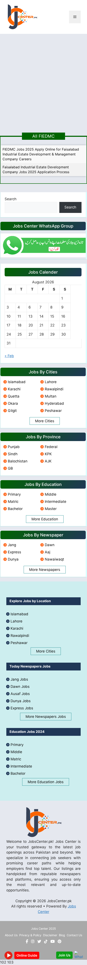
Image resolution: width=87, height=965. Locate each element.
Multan (50, 396)
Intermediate (55, 501)
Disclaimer (50, 935)
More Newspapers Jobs (46, 716)
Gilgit (12, 410)
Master (51, 509)
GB (10, 468)
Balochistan (17, 461)
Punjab (14, 447)
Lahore (51, 382)
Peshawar (53, 410)
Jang (12, 545)
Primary (14, 494)
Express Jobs (22, 708)
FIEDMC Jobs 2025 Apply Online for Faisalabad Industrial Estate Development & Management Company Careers (41, 154)
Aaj (47, 552)
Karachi (14, 389)
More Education (44, 519)
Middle (50, 494)
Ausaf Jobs (20, 694)
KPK (48, 454)
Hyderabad (54, 403)
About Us (11, 935)
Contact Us (74, 935)
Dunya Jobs (21, 701)
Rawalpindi (54, 389)
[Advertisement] (43, 79)
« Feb (9, 356)
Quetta (13, 396)
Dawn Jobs (20, 686)
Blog (62, 935)
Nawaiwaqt (54, 559)
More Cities (44, 421)
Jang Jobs (19, 679)
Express (14, 552)
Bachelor (15, 509)
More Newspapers (44, 569)
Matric (13, 501)
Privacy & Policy (30, 935)
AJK (48, 461)
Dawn (49, 545)
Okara (13, 403)
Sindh (13, 454)
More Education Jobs (46, 782)
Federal (51, 447)
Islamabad (17, 382)
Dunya (13, 559)
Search (10, 199)
